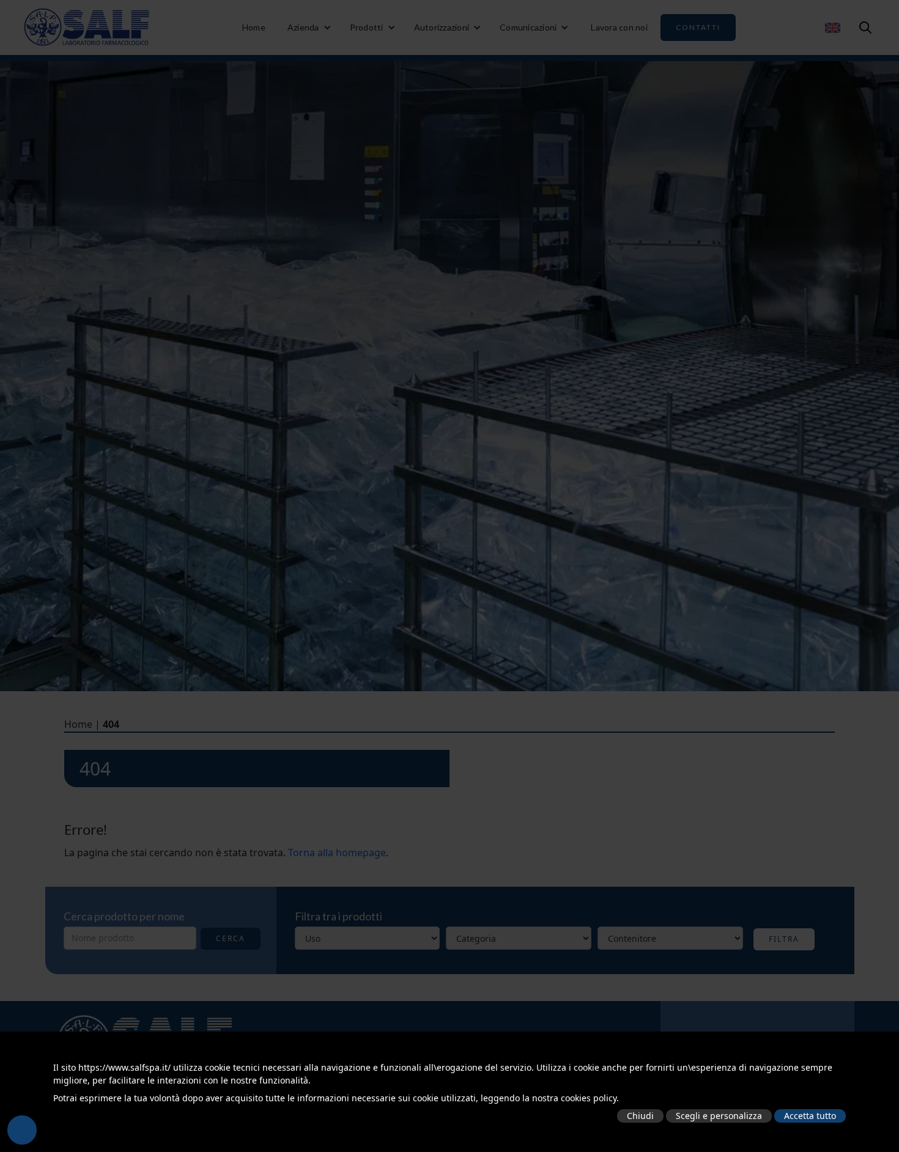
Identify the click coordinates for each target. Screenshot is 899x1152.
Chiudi (640, 1115)
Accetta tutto (810, 1115)
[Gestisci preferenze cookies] (22, 1130)
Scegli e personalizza (719, 1115)
